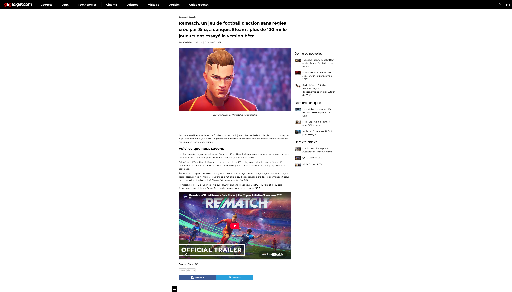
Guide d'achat (199, 4)
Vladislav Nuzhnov (193, 42)
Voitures (132, 4)
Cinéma (111, 4)
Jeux (65, 4)
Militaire (153, 4)
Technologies (87, 4)
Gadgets (46, 4)
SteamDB (193, 264)
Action (192, 270)
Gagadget (18, 3)
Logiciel (174, 4)
